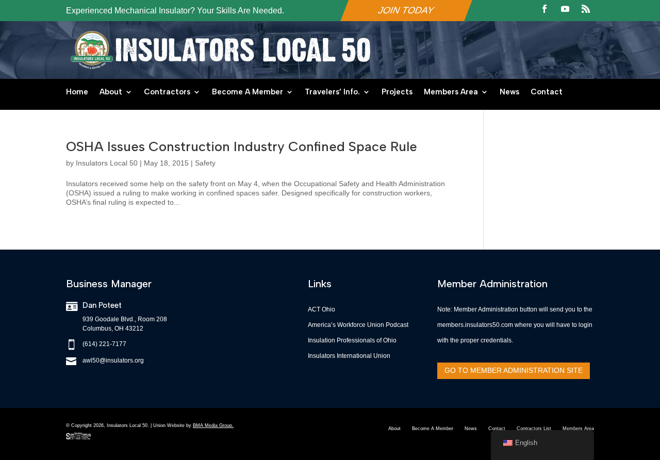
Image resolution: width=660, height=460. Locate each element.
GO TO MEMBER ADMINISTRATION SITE (513, 370)
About (111, 92)
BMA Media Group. (213, 425)
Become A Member (247, 92)
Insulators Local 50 (107, 163)
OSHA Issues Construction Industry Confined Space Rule (241, 146)
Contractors (167, 92)
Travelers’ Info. (332, 92)
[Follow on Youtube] (565, 9)
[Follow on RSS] (586, 9)
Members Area (451, 92)
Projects (397, 92)
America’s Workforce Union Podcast (358, 324)
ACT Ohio (321, 309)
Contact (547, 92)
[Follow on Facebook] (544, 9)
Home (77, 92)
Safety (205, 163)
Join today (406, 10)
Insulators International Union (349, 355)
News (509, 92)
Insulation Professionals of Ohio (352, 340)
